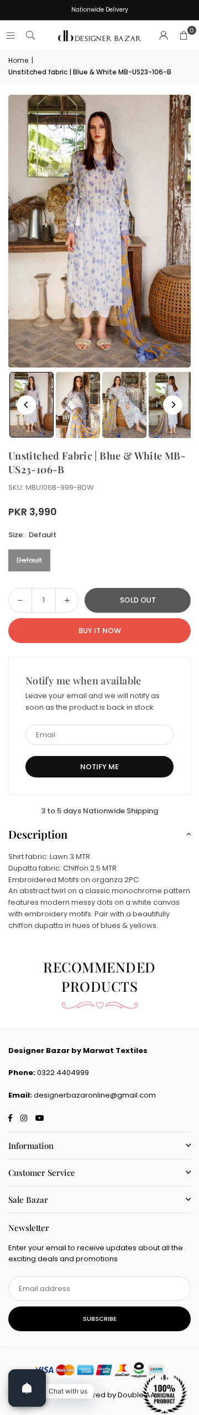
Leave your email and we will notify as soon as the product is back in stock (92, 701)
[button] (183, 36)
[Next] (172, 404)
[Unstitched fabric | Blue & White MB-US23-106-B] (78, 405)
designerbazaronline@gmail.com (95, 1095)
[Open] (27, 1388)
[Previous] (26, 404)
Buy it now (99, 630)
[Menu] (10, 35)
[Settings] (164, 36)
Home (18, 60)
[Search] (30, 35)
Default (29, 560)
